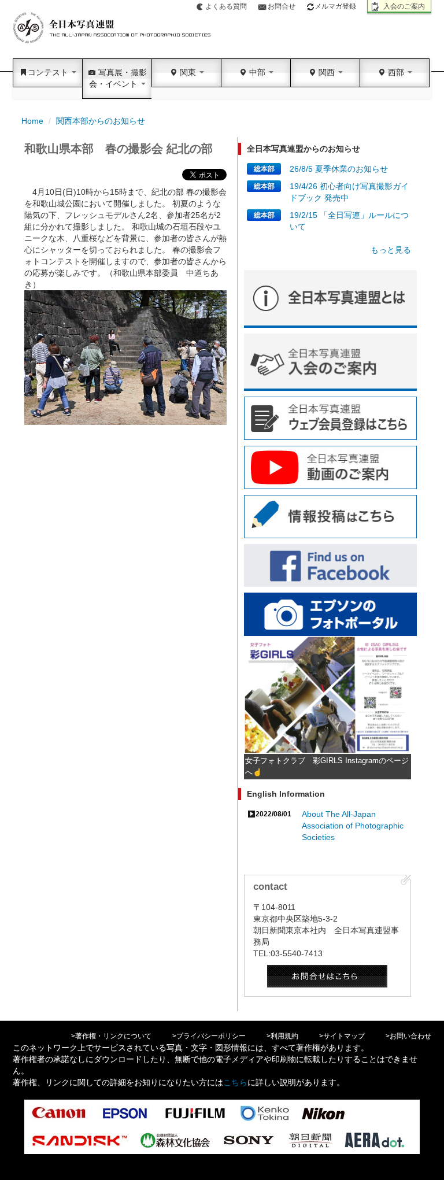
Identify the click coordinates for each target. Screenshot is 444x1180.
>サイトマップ (342, 1036)
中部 (257, 72)
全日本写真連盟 (112, 28)
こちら (235, 1082)
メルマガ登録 (335, 6)
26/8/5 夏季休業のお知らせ (339, 168)
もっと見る (391, 249)
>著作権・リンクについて (111, 1036)
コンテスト (49, 72)
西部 (396, 72)
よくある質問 (226, 6)
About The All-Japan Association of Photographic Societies (353, 825)
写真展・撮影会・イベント (118, 78)
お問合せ (281, 6)
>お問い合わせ (408, 1036)
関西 (326, 72)
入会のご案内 (404, 6)
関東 (187, 72)
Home (32, 120)
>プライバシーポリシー (209, 1036)
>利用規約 (282, 1036)
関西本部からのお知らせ (100, 120)
